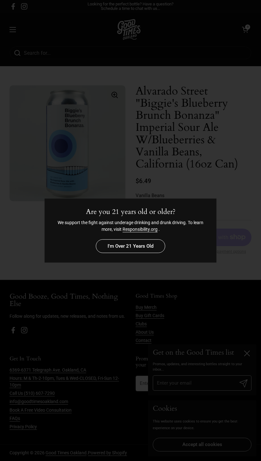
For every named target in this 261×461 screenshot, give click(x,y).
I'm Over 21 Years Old (130, 246)
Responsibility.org (140, 228)
